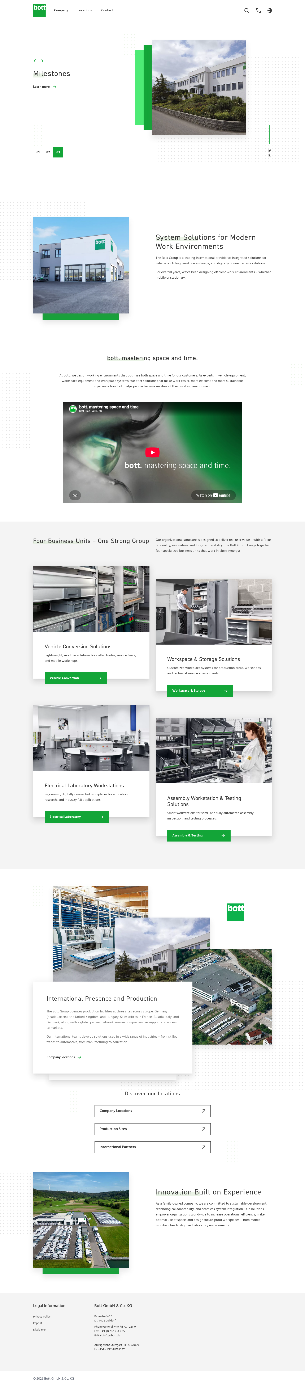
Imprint (37, 1323)
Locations (85, 10)
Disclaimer (39, 1329)
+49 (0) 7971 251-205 (112, 1331)
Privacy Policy (42, 1316)
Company (61, 10)
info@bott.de (111, 1335)
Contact (107, 10)
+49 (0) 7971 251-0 (125, 1327)
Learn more (41, 87)
